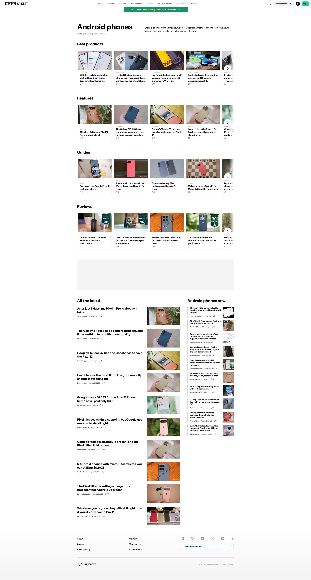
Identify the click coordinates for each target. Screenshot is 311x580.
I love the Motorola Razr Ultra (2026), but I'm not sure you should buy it (131, 231)
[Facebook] (183, 538)
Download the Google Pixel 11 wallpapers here (95, 177)
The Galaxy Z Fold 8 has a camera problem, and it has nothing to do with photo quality (131, 123)
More (193, 3)
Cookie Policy (135, 549)
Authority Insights (165, 3)
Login (305, 4)
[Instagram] (192, 538)
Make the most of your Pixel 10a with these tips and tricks (203, 177)
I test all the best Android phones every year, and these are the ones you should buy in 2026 (131, 69)
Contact (133, 539)
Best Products (136, 3)
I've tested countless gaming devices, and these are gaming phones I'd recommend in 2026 (203, 69)
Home (79, 34)
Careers (80, 544)
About (80, 539)
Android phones (101, 34)
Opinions (111, 3)
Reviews (122, 3)
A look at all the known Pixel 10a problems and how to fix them (131, 177)
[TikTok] (233, 538)
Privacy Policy (83, 549)
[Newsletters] (223, 538)
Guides (150, 3)
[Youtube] (202, 538)
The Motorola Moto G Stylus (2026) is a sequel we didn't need (167, 231)
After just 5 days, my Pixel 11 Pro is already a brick (95, 123)
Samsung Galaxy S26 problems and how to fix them (167, 177)
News (100, 3)
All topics (181, 3)
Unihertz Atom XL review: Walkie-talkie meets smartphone (95, 231)
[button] (155, 3)
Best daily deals (282, 4)
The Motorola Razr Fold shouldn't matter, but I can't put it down (203, 231)
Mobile (88, 34)
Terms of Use (135, 544)
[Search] (269, 3)
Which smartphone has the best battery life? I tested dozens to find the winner (95, 69)
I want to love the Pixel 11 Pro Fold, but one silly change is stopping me (203, 123)
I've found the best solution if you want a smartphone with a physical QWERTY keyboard (167, 69)
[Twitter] (213, 538)
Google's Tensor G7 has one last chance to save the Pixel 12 (167, 123)
